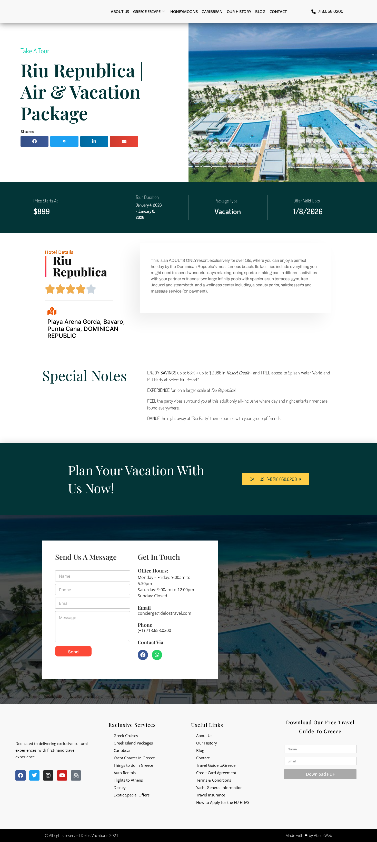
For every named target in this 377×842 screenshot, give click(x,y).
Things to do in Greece (133, 765)
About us (120, 11)
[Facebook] (143, 655)
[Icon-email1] (76, 775)
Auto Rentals (125, 772)
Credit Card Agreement (216, 772)
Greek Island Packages (133, 743)
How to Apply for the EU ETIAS (222, 802)
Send (73, 651)
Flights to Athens (128, 780)
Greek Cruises (126, 735)
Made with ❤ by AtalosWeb (308, 835)
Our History (239, 11)
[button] (34, 141)
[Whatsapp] (157, 655)
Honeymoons (183, 11)
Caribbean (212, 11)
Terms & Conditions (213, 780)
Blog (260, 11)
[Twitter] (34, 775)
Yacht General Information (219, 787)
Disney (120, 787)
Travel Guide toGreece (215, 765)
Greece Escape (147, 11)
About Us (204, 735)
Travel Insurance (210, 795)
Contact (278, 11)
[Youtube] (62, 775)
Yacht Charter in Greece (134, 757)
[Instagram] (48, 775)
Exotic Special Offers (132, 795)
